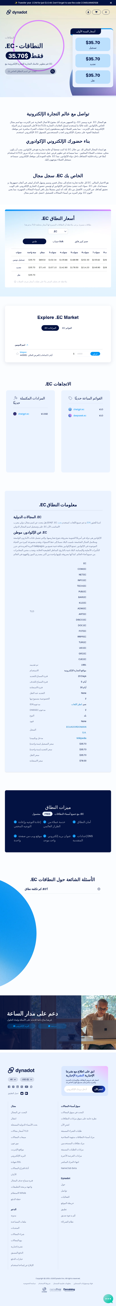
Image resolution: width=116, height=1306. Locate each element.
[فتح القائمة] (106, 12)
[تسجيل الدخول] (88, 12)
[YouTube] (26, 1087)
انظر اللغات (76, 704)
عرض (95, 353)
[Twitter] (22, 1087)
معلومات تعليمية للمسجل (62, 1283)
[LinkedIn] (17, 1087)
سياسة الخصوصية (29, 1283)
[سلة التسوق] (96, 12)
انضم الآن (98, 1089)
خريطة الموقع (67, 1203)
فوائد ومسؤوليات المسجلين (83, 1283)
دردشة (53, 1026)
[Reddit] (31, 1087)
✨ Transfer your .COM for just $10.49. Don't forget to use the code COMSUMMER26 (56, 2)
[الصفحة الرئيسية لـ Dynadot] (16, 12)
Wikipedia (81, 738)
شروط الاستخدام (44, 1283)
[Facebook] (9, 1087)
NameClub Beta (69, 1168)
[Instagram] (13, 1087)
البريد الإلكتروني (22, 1026)
